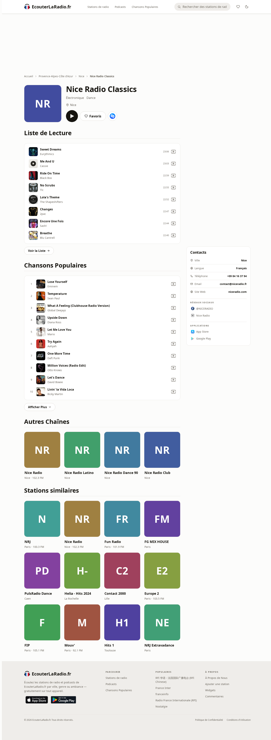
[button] (42, 450)
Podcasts (120, 7)
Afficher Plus (37, 407)
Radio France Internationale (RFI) (176, 700)
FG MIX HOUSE (156, 541)
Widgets (210, 690)
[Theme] (247, 7)
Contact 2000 (115, 593)
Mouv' (69, 645)
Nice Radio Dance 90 (121, 472)
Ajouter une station (217, 684)
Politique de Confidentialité (209, 719)
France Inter (163, 688)
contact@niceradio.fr (233, 284)
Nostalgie (161, 706)
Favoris (95, 116)
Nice (81, 76)
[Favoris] (238, 7)
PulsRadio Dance (38, 593)
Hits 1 (109, 645)
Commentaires (214, 696)
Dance (91, 98)
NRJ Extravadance (159, 645)
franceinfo (161, 694)
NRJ (27, 541)
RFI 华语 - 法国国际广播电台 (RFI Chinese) (174, 680)
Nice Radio (33, 472)
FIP (27, 645)
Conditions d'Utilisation (239, 719)
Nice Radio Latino (78, 472)
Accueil (28, 76)
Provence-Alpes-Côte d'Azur (56, 76)
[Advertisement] (137, 44)
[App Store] (36, 700)
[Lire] (72, 116)
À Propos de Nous (216, 678)
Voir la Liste (36, 251)
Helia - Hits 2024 (77, 593)
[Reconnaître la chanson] (112, 116)
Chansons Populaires (145, 7)
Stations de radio (98, 7)
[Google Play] (63, 700)
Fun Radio (112, 541)
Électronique (75, 98)
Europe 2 (151, 593)
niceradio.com (237, 292)
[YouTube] (173, 151)
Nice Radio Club (157, 472)
